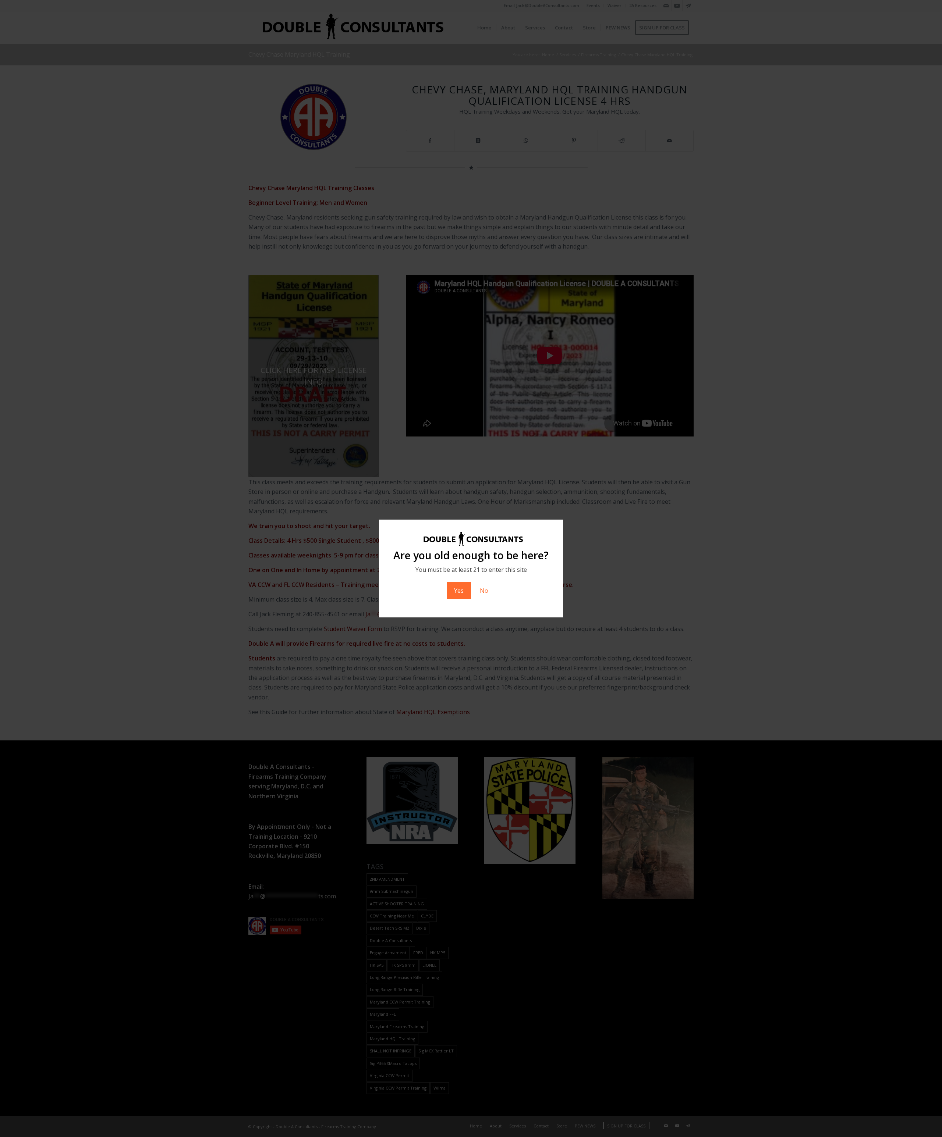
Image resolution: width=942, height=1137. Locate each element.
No (484, 591)
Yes (459, 591)
